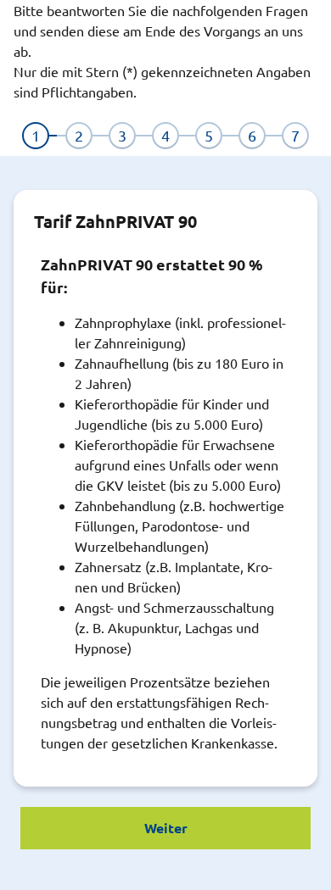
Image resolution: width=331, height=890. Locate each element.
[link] (35, 135)
